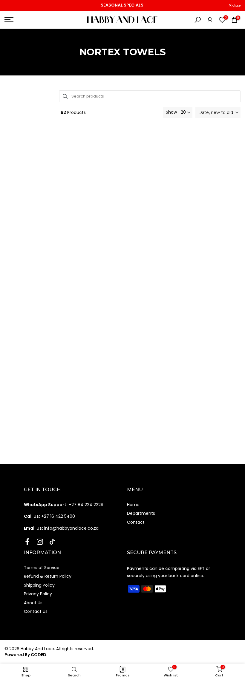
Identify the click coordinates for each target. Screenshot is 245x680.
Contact (136, 522)
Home (133, 505)
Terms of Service (41, 568)
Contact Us (36, 611)
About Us (33, 603)
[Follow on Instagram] (40, 541)
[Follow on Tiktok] (52, 541)
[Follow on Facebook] (27, 541)
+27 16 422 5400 (49, 516)
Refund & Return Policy (47, 576)
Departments (141, 513)
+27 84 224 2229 (63, 505)
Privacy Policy (38, 594)
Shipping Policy (39, 585)
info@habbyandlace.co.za (61, 528)
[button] (218, 112)
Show (171, 112)
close (11, 5)
